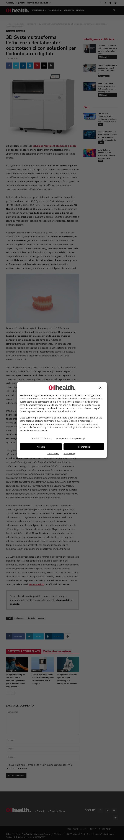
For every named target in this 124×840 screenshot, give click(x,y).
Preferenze (84, 446)
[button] (100, 387)
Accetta (41, 446)
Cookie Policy (53, 453)
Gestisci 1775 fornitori (41, 438)
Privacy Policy (69, 453)
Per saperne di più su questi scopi (70, 438)
